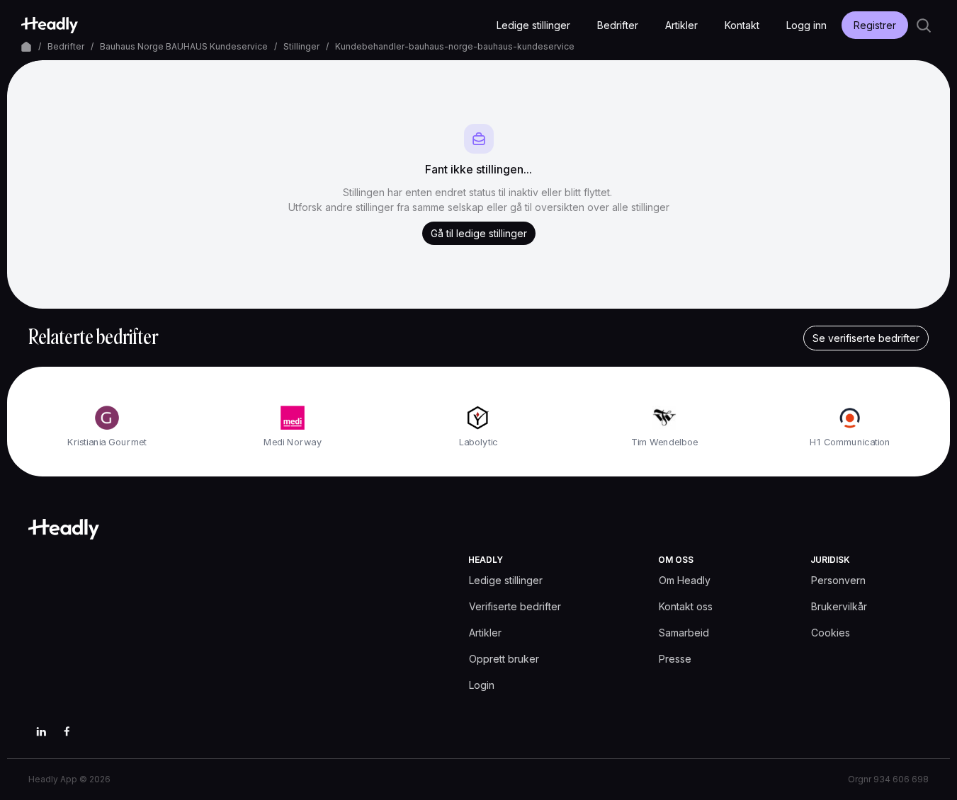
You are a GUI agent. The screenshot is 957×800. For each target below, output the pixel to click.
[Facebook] (66, 731)
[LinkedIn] (41, 731)
